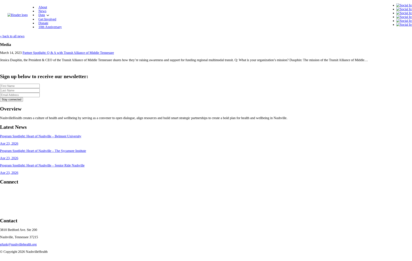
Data (41, 15)
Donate (43, 23)
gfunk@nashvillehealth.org (18, 244)
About (42, 7)
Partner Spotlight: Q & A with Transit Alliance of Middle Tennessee (68, 53)
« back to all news (12, 36)
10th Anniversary (50, 27)
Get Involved (47, 19)
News (42, 11)
